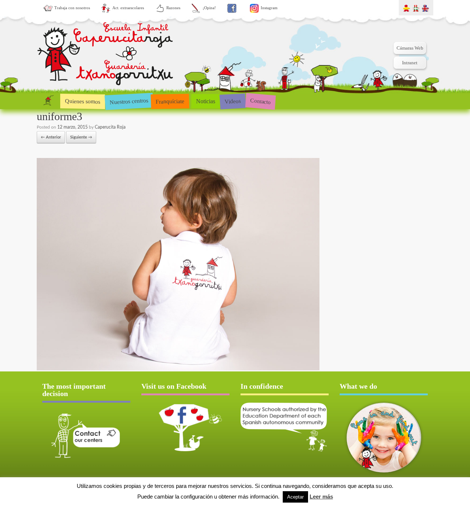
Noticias (205, 101)
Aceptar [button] (295, 497)
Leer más (321, 496)
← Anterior (51, 137)
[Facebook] (232, 8)
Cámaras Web (410, 48)
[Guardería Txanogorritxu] (105, 55)
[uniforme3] (178, 369)
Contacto (260, 101)
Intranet (409, 62)
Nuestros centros (128, 101)
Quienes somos (82, 101)
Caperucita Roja (110, 127)
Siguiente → (81, 137)
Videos (232, 100)
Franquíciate (170, 101)
